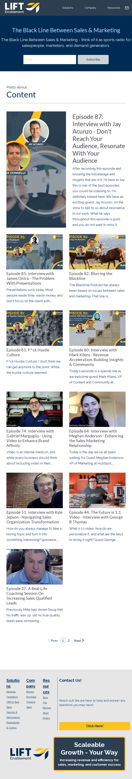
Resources (114, 7)
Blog (45, 697)
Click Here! (94, 726)
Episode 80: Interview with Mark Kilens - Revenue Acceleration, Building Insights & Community (96, 357)
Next (77, 640)
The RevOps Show (47, 707)
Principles (31, 697)
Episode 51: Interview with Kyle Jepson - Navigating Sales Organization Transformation (34, 517)
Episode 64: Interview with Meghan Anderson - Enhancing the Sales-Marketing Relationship (96, 438)
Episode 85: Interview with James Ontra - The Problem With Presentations (30, 278)
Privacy (46, 718)
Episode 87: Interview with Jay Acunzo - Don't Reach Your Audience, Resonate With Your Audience (98, 138)
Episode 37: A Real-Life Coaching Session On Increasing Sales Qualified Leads (29, 595)
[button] (94, 726)
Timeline (30, 702)
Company (90, 7)
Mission (30, 692)
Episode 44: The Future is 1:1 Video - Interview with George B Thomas (96, 517)
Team (29, 707)
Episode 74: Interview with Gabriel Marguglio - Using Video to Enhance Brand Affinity (30, 438)
